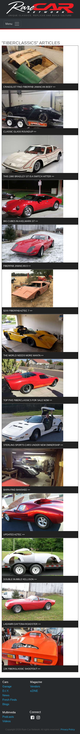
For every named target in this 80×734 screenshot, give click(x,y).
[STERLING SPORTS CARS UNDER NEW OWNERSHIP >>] (32, 425)
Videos (6, 721)
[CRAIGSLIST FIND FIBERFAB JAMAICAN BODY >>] (32, 67)
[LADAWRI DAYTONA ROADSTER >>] (32, 604)
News (5, 695)
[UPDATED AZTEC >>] (32, 515)
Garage (7, 686)
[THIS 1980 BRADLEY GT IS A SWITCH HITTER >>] (32, 157)
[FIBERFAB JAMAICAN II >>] (32, 246)
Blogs (5, 704)
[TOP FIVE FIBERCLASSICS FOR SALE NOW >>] (32, 381)
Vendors (35, 686)
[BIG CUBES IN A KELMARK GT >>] (32, 201)
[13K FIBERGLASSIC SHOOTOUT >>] (32, 649)
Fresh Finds (9, 699)
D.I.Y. (5, 690)
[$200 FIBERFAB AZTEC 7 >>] (32, 291)
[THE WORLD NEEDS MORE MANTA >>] (32, 336)
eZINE (34, 690)
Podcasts (8, 716)
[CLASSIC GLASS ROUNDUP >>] (32, 112)
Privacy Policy (68, 729)
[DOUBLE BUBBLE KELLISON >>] (32, 560)
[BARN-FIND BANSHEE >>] (32, 470)
